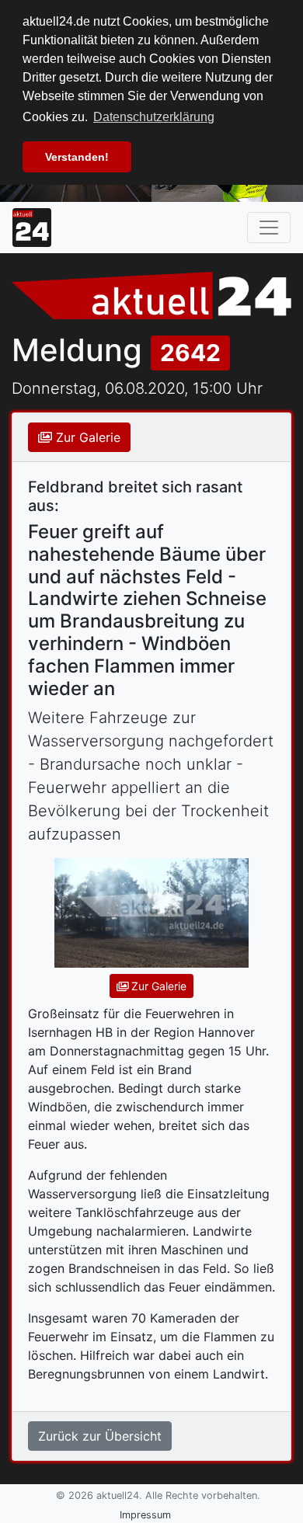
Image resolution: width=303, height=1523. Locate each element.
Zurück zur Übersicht (100, 1436)
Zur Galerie (86, 437)
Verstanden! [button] (77, 157)
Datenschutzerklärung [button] (153, 116)
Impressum (145, 1515)
